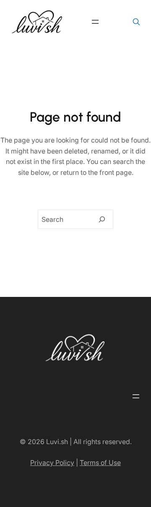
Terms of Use (100, 462)
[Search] (102, 219)
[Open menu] (95, 22)
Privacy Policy (52, 462)
